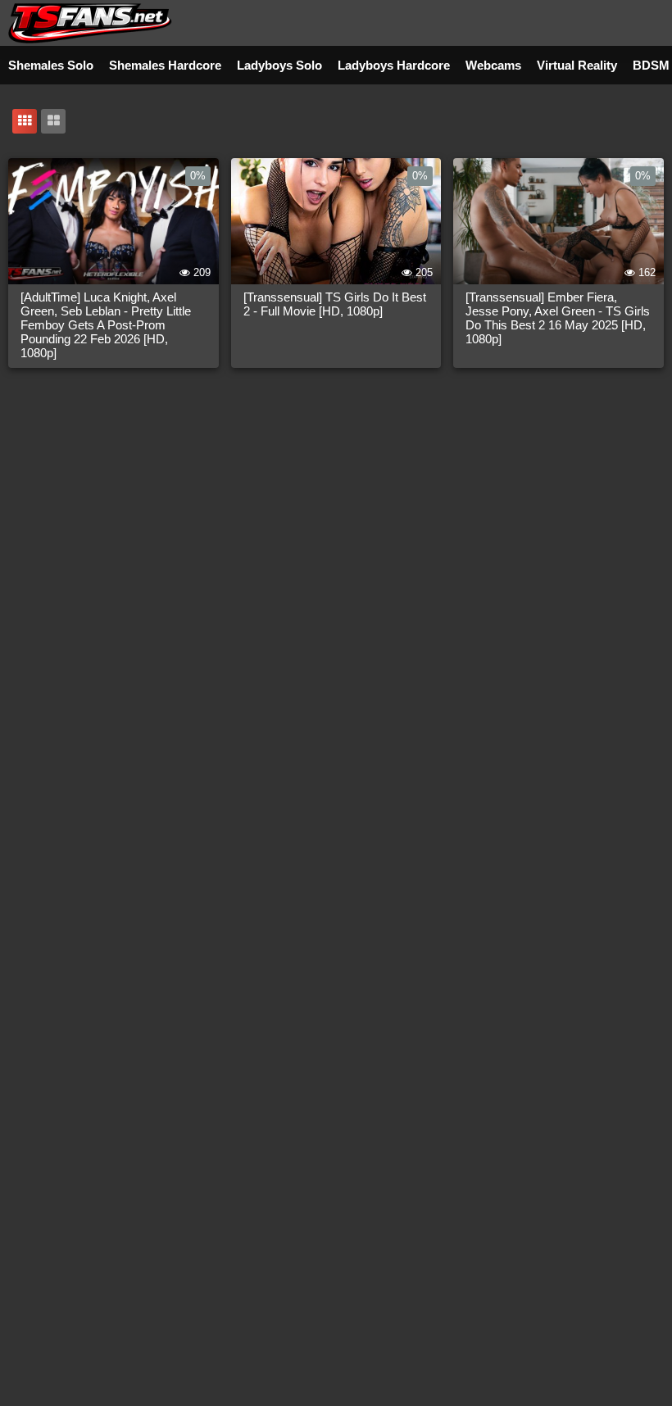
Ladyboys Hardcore (394, 65)
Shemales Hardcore (165, 65)
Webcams (493, 65)
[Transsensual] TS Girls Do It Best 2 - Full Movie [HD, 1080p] (334, 304)
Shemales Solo (50, 65)
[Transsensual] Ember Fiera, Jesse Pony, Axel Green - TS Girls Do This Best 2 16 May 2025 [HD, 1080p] (557, 318)
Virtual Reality (577, 65)
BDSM (651, 65)
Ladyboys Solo (279, 65)
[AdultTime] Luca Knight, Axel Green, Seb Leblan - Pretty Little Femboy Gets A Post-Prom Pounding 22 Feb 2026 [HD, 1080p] (105, 325)
